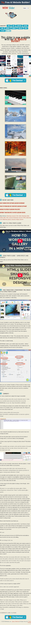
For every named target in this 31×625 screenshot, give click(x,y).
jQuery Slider (8, 8)
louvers (25, 25)
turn (9, 25)
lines (2, 28)
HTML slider (3, 217)
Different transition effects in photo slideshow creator (12, 212)
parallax (20, 28)
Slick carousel (9, 217)
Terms (29, 621)
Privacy (29, 622)
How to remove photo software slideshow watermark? (12, 203)
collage (2, 30)
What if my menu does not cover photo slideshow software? (13, 206)
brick (26, 28)
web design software (11, 44)
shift (13, 25)
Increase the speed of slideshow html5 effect (10, 209)
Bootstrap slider (25, 216)
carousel (8, 28)
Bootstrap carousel (11, 216)
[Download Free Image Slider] (15, 195)
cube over (19, 25)
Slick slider (18, 216)
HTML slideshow (27, 217)
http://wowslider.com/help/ (19, 403)
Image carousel (19, 219)
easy (5, 44)
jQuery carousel (11, 219)
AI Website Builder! (19, 40)
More (8, 30)
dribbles (14, 28)
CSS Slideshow (3, 219)
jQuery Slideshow (15, 621)
